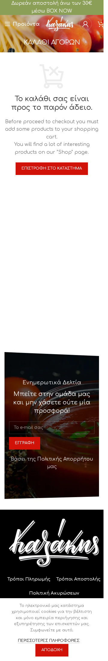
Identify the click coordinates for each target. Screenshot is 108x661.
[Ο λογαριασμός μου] (85, 24)
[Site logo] (59, 23)
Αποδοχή (51, 650)
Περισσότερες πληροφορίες (49, 641)
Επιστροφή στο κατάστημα (52, 168)
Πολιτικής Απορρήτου (65, 459)
